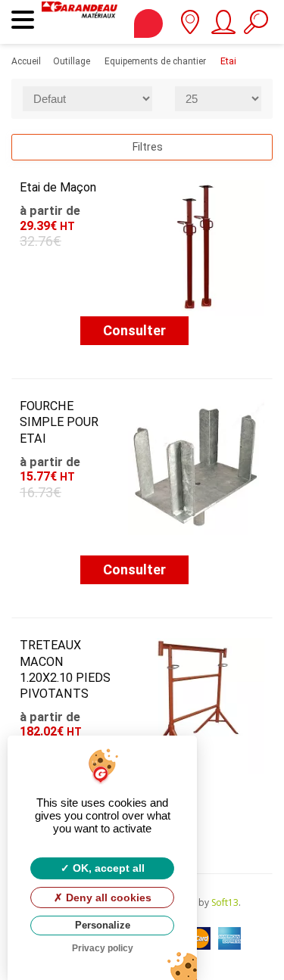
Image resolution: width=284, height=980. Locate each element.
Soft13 (225, 902)
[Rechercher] (255, 27)
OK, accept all (107, 868)
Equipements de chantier (155, 61)
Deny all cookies (107, 897)
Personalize (102, 925)
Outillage (71, 61)
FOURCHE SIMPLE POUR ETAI (59, 422)
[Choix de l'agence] (189, 27)
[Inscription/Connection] (222, 27)
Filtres (146, 147)
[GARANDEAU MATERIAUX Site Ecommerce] (79, 22)
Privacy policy (102, 948)
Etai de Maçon (58, 187)
